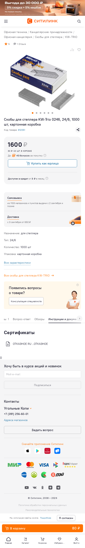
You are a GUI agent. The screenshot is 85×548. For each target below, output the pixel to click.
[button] (8, 540)
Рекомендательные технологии (43, 510)
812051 (21, 129)
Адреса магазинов (15, 420)
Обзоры (39, 319)
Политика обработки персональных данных (42, 505)
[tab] (21, 320)
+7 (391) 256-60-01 (16, 414)
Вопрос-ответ (21, 319)
